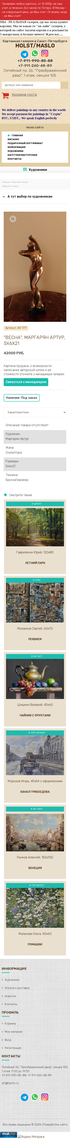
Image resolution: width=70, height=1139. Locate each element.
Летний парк (35, 563)
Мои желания (13, 1031)
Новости (10, 996)
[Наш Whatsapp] (34, 56)
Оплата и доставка (17, 988)
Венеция (35, 868)
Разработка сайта (55, 1124)
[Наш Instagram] (44, 56)
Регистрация (13, 1048)
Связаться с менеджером (26, 382)
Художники (38, 170)
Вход (8, 1040)
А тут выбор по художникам (30, 196)
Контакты (11, 1004)
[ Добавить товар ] (10, 186)
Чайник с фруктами (35, 715)
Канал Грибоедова (35, 792)
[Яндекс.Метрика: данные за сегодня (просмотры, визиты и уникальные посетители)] (31, 1137)
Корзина (10, 1023)
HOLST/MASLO (35, 46)
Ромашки (35, 944)
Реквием (35, 639)
